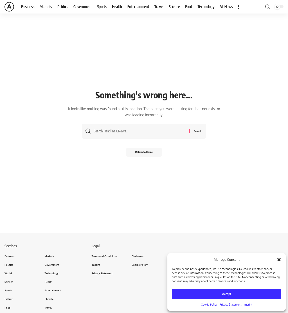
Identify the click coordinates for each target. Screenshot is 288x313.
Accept (226, 294)
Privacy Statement (230, 304)
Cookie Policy (209, 304)
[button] (279, 259)
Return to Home (144, 152)
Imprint (248, 304)
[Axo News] (9, 6)
